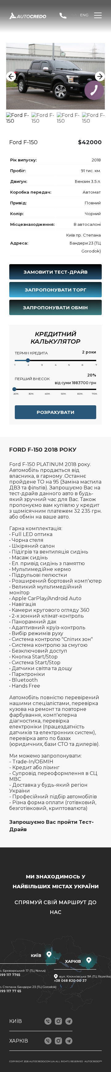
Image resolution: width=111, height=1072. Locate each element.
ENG (84, 15)
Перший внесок (32, 378)
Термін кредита (31, 353)
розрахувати (55, 412)
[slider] (28, 360)
